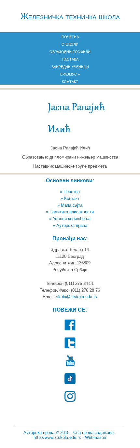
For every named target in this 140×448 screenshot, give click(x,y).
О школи (70, 44)
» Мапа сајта (69, 205)
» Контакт (70, 198)
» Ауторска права (70, 225)
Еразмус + (70, 74)
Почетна (70, 37)
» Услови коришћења (70, 218)
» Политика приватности (70, 211)
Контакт (70, 82)
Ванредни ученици (70, 67)
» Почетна (70, 191)
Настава (70, 59)
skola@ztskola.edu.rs (76, 296)
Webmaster (95, 437)
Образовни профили (70, 52)
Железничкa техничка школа (70, 16)
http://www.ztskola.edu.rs (57, 437)
